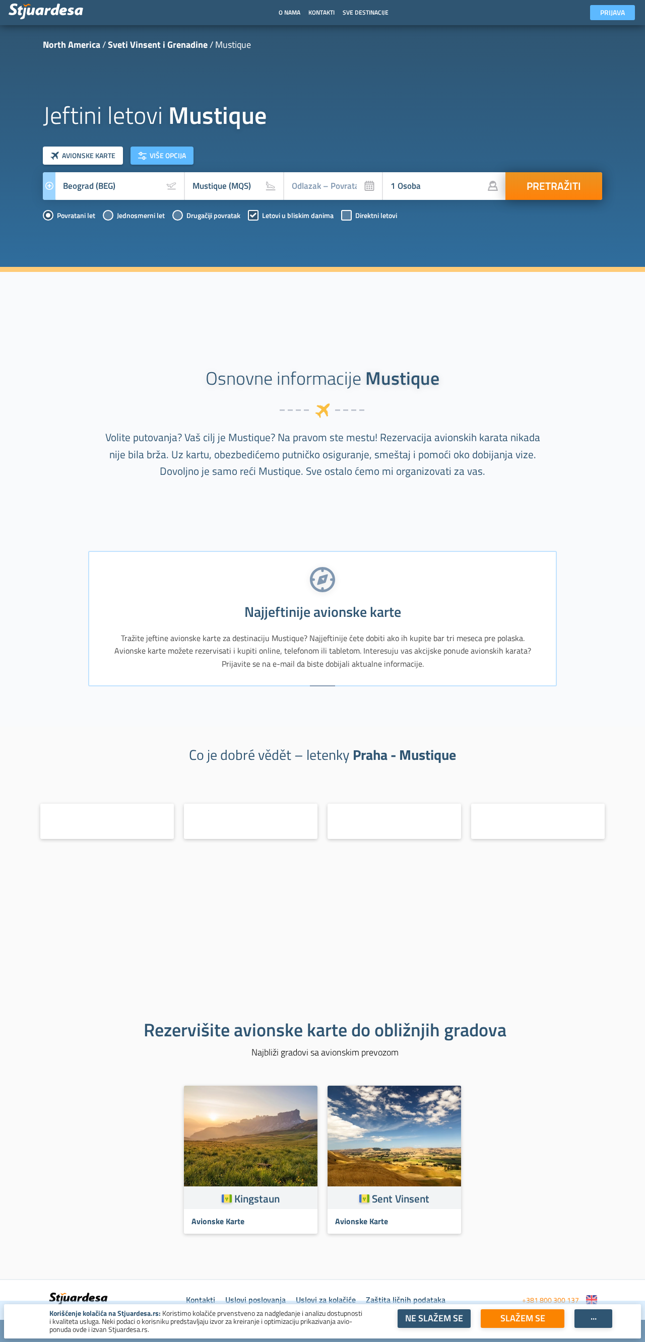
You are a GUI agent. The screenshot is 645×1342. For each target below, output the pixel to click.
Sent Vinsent (400, 1198)
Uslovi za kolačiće (326, 1299)
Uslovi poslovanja (255, 1299)
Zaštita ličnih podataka (405, 1299)
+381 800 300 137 (550, 1300)
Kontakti (200, 1299)
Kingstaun (257, 1198)
